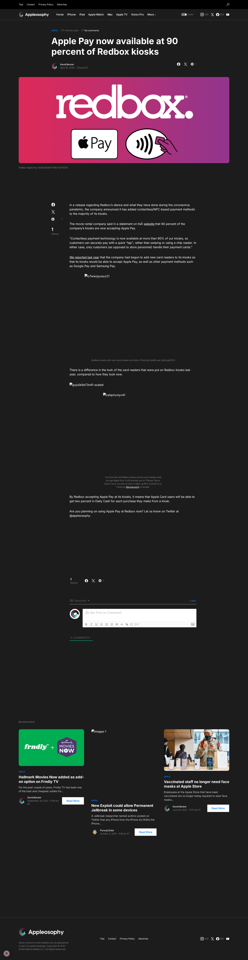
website (149, 224)
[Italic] (91, 624)
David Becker (67, 64)
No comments (92, 30)
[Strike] (101, 624)
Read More (73, 800)
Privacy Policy (45, 4)
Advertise (62, 4)
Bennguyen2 (132, 487)
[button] (227, 4)
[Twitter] (212, 14)
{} (131, 624)
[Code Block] (121, 624)
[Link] (126, 624)
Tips (21, 4)
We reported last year (84, 257)
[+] (137, 624)
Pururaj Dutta (107, 830)
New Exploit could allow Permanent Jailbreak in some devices (122, 807)
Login (192, 600)
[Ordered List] (106, 624)
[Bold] (86, 624)
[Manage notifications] (6, 953)
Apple (54, 30)
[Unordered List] (111, 624)
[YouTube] (227, 14)
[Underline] (96, 624)
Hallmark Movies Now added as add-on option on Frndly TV (51, 779)
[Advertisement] (124, 185)
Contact (31, 4)
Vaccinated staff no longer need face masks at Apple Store (196, 784)
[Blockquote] (116, 624)
